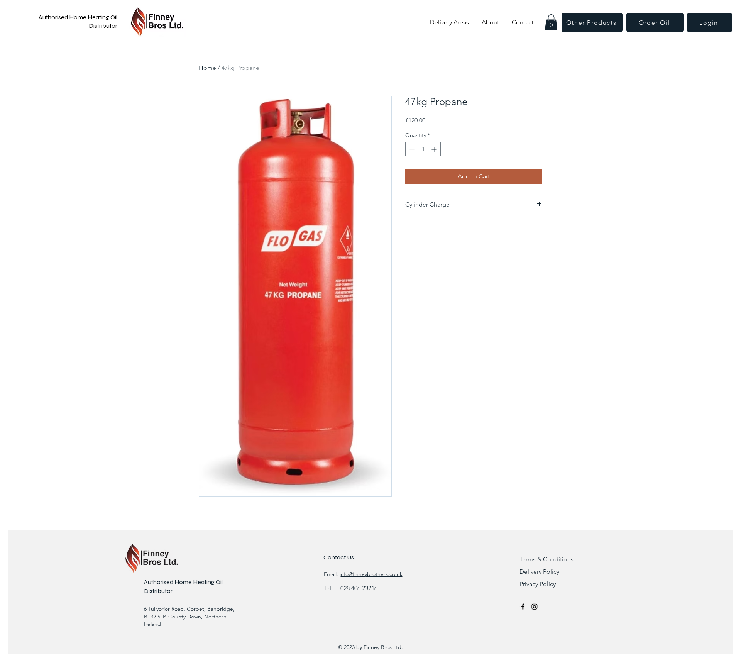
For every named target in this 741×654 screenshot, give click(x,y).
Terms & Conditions (546, 559)
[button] (551, 22)
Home (207, 67)
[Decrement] (411, 149)
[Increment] (435, 149)
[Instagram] (534, 606)
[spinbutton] (423, 149)
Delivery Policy (539, 571)
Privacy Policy (537, 584)
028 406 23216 (358, 588)
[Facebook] (523, 606)
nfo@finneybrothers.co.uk (372, 574)
